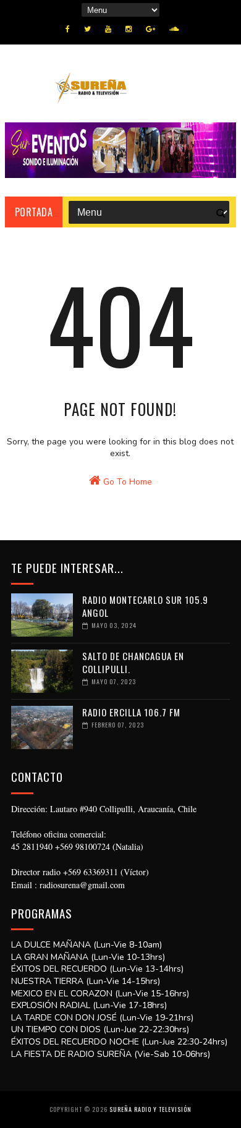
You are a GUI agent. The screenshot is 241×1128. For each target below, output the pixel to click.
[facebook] (67, 29)
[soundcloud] (174, 29)
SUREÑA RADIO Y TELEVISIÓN (150, 1109)
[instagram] (128, 29)
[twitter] (87, 29)
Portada (34, 212)
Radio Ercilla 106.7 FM (131, 712)
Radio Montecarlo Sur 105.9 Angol (145, 606)
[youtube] (108, 29)
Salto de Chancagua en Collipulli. (133, 662)
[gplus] (150, 29)
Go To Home (126, 482)
